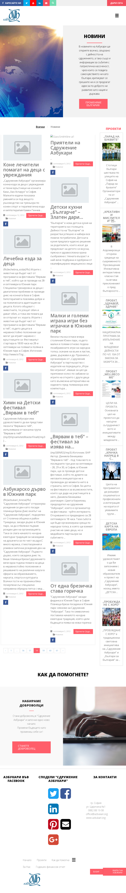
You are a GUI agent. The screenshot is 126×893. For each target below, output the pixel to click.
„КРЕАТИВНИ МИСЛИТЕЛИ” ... (111, 216)
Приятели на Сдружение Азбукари (65, 147)
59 (43, 650)
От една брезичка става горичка (71, 588)
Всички (40, 126)
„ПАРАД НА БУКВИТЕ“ (111, 138)
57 (30, 650)
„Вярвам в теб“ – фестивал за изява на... (69, 441)
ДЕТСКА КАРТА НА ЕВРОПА (111, 526)
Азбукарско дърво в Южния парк (24, 491)
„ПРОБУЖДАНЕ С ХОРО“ (111, 603)
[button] (116, 3)
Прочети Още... (36, 215)
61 (57, 650)
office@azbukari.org (97, 814)
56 (23, 650)
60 (50, 650)
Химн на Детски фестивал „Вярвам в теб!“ (21, 407)
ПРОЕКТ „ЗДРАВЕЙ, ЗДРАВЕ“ (111, 303)
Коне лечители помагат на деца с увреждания (24, 169)
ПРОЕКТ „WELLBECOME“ (111, 374)
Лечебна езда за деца (22, 261)
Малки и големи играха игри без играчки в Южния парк (71, 323)
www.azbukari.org (96, 817)
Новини (55, 126)
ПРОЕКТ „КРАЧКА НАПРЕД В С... (111, 454)
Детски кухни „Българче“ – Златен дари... (66, 212)
